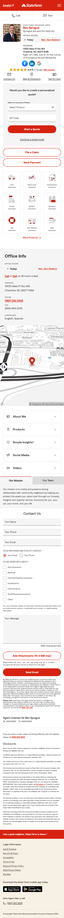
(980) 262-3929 (14, 300)
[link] (32, 5)
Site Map (7, 874)
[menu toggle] (59, 5)
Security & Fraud (10, 853)
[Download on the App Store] (12, 889)
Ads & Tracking (9, 849)
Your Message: (12, 618)
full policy (39, 784)
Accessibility (8, 858)
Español (7, 5)
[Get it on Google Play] (32, 889)
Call (7, 276)
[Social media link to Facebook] (25, 63)
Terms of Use (8, 862)
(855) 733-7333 (27, 707)
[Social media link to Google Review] (39, 63)
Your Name (10, 522)
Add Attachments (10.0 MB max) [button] (32, 655)
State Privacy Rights (12, 870)
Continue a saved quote (32, 139)
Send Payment (32, 162)
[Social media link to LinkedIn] (32, 63)
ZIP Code (14, 118)
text (15, 276)
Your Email (10, 542)
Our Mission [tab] (16, 480)
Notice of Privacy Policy (13, 866)
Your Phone (10, 532)
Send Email (32, 672)
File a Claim (32, 152)
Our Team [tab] (48, 480)
